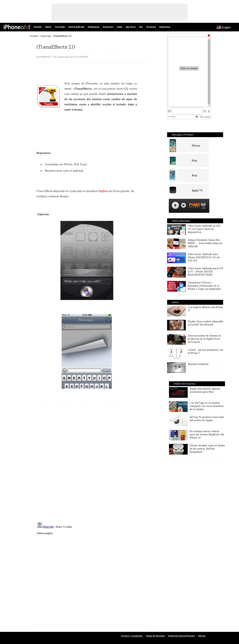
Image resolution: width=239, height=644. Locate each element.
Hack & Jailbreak (76, 27)
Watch (48, 27)
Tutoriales (60, 27)
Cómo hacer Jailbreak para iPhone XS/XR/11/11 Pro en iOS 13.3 (204, 257)
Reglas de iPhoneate (155, 635)
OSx (141, 27)
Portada (34, 35)
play (175, 205)
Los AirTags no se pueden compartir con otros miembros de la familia (207, 406)
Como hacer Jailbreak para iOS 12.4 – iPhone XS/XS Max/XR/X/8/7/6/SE (205, 271)
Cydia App (45, 35)
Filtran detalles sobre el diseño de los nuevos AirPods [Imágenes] (207, 448)
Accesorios (108, 27)
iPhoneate (17, 27)
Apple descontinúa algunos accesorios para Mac (205, 390)
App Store (131, 27)
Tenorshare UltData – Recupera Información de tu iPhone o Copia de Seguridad (204, 286)
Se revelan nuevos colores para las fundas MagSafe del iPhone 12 (207, 434)
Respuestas (164, 27)
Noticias (38, 27)
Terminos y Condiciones (132, 635)
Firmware (151, 27)
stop (183, 205)
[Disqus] (89, 464)
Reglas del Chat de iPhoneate (181, 635)
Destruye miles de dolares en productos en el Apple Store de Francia (204, 339)
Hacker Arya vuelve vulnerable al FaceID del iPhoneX (205, 323)
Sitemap (201, 635)
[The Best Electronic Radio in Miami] (194, 206)
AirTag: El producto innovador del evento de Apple (207, 419)
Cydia (119, 27)
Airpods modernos (198, 364)
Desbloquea (93, 27)
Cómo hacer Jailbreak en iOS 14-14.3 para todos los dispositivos (204, 229)
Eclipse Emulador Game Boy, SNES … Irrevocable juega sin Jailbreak (205, 243)
